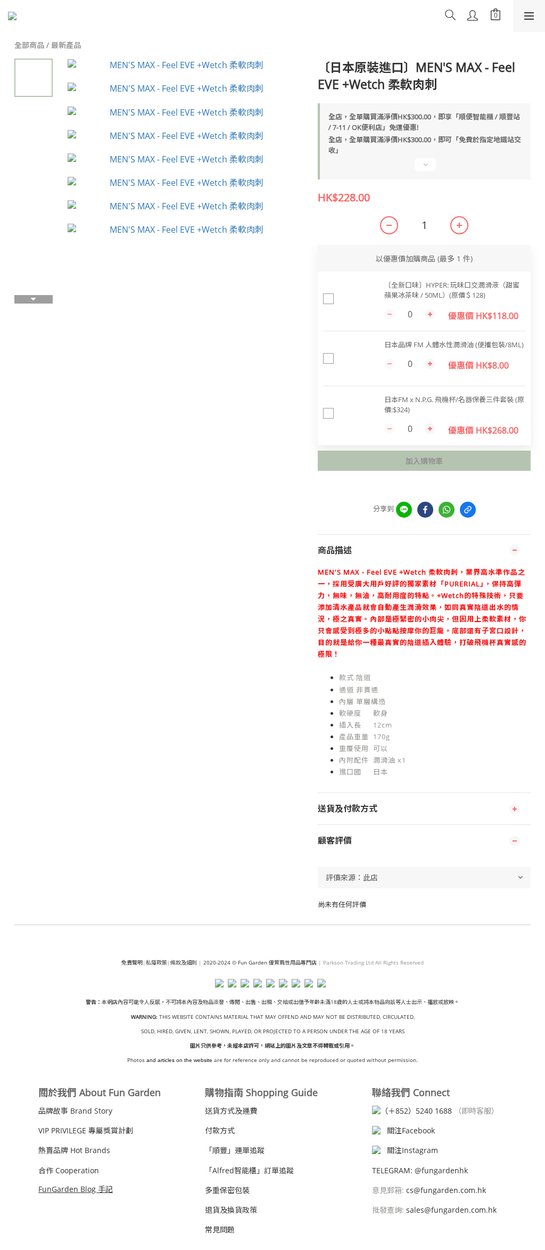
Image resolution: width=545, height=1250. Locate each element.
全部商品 (29, 45)
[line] (404, 510)
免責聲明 (132, 962)
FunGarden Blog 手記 (75, 1189)
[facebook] (425, 510)
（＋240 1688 (416, 1111)
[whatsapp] (447, 510)
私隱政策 (156, 962)
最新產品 (66, 45)
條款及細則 (183, 962)
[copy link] (468, 510)
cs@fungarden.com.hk (445, 1190)
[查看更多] (424, 168)
